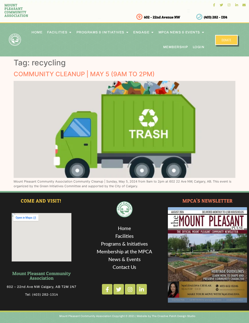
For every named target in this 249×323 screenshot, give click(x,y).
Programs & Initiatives (100, 32)
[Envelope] (244, 5)
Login (198, 47)
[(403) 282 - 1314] (199, 17)
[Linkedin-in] (237, 5)
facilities (57, 32)
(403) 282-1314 (45, 294)
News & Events (124, 259)
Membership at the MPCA (124, 251)
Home (37, 32)
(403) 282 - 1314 (215, 17)
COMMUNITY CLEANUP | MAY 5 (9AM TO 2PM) (84, 74)
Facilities (124, 236)
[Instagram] (229, 5)
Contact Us (124, 267)
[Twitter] (222, 5)
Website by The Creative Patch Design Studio (166, 316)
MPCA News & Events (179, 32)
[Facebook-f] (214, 5)
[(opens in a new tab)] (207, 255)
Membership (175, 47)
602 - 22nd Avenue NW (162, 17)
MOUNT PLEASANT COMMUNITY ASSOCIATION (16, 10)
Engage (141, 32)
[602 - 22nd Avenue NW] (139, 17)
